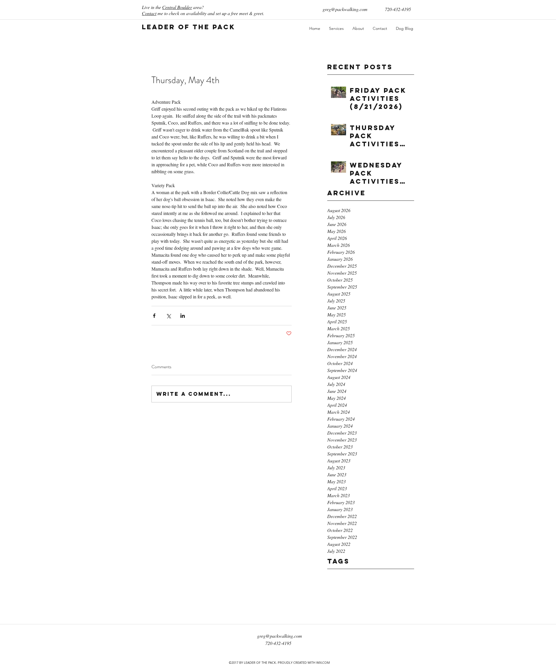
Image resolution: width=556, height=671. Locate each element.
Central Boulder (177, 7)
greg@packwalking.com (345, 9)
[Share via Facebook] (154, 315)
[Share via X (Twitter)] (168, 315)
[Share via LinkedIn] (182, 315)
